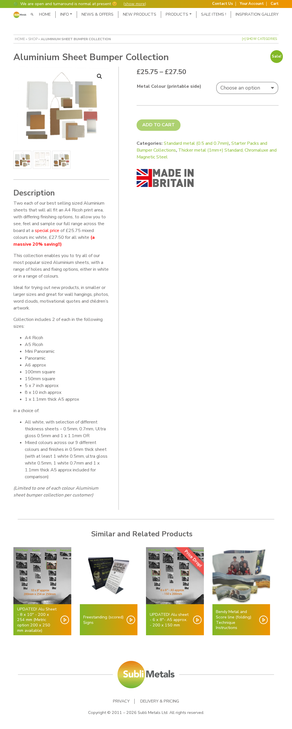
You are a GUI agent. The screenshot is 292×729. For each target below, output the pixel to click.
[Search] (32, 14)
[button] (99, 76)
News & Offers (97, 14)
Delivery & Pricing (159, 701)
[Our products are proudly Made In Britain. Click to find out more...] (165, 177)
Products (177, 14)
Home (45, 14)
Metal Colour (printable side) (169, 86)
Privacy (121, 701)
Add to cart (158, 125)
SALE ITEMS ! (213, 14)
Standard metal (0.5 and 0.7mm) (196, 143)
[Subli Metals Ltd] (19, 14)
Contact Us (222, 4)
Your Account (252, 4)
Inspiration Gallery (257, 14)
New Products (139, 14)
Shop (33, 39)
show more (135, 4)
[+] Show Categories (259, 39)
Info (64, 14)
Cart (275, 4)
